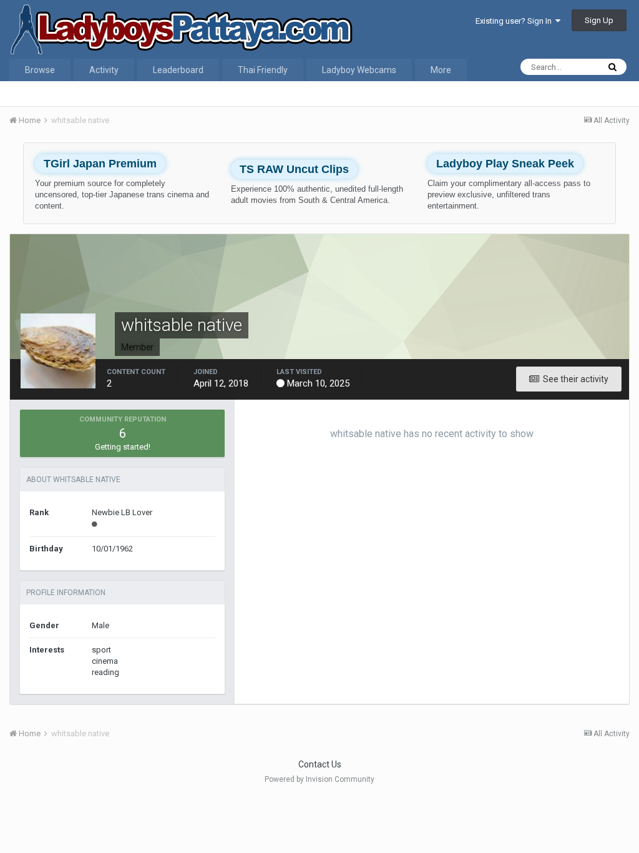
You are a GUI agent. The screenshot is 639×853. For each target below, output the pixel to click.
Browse (40, 70)
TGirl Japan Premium (100, 163)
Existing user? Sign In (515, 21)
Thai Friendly (263, 70)
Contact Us (319, 764)
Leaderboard (178, 70)
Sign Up (599, 20)
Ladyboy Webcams (359, 70)
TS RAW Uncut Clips (294, 169)
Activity (104, 70)
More (441, 70)
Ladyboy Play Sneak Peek (505, 163)
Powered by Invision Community (319, 779)
